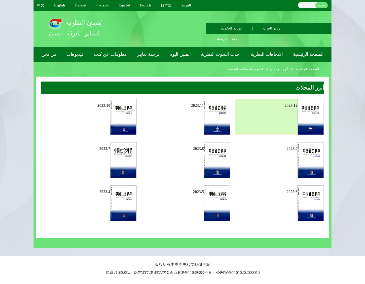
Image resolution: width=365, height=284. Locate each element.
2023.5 (198, 192)
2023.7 (104, 148)
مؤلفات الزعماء (227, 39)
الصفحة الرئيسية (308, 54)
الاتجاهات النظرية (267, 54)
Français (80, 5)
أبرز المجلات (279, 69)
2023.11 (197, 105)
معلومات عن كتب (110, 54)
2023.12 (291, 105)
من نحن (48, 54)
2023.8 (198, 148)
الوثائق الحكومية (231, 28)
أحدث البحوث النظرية (221, 54)
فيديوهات (75, 54)
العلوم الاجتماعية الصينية (245, 69)
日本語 (166, 5)
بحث (321, 5)
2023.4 (104, 192)
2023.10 (103, 105)
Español (124, 5)
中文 (40, 5)
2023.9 (292, 148)
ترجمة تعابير (148, 54)
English (59, 5)
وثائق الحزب (271, 28)
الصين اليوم (180, 54)
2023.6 (292, 192)
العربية (186, 5)
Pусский (102, 5)
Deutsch (145, 5)
